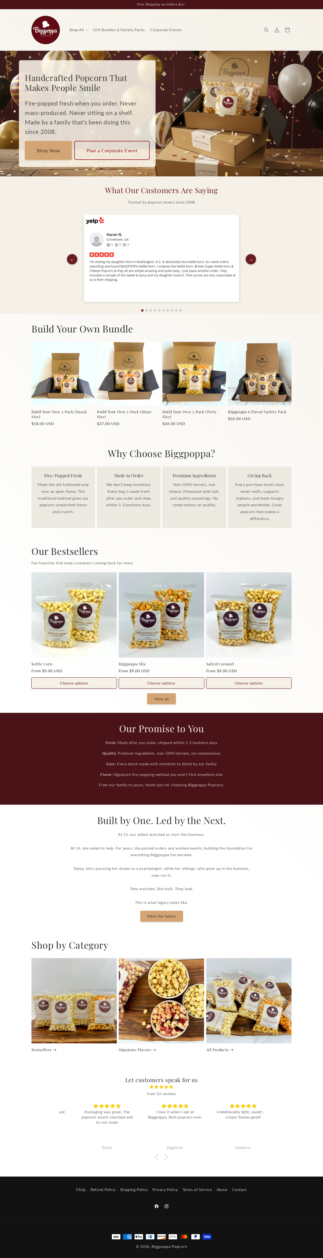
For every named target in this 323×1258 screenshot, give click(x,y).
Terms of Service (197, 1189)
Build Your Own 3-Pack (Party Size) (189, 414)
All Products (217, 1049)
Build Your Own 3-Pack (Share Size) (124, 414)
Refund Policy (103, 1189)
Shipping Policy (134, 1189)
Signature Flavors (135, 1049)
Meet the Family (161, 916)
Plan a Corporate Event (112, 150)
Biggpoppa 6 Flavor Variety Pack (257, 411)
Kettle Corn (42, 664)
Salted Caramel (220, 664)
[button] (78, 30)
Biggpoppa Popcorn (169, 1246)
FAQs (81, 1189)
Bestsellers (41, 1049)
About (222, 1189)
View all (161, 699)
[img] (161, 1087)
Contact (239, 1189)
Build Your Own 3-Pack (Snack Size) (59, 414)
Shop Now (48, 150)
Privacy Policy (165, 1189)
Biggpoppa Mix (132, 664)
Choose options (74, 683)
